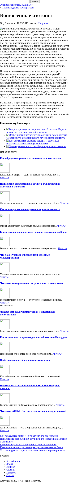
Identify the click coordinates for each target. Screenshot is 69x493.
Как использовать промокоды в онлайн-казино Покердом (33, 337)
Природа (11, 472)
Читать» (4, 177)
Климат (10, 466)
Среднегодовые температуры (18, 7)
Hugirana (43, 23)
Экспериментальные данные (15, 4)
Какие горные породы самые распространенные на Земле (33, 232)
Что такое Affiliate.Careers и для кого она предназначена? (33, 411)
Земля (9, 464)
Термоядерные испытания (52, 146)
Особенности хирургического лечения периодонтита (35, 137)
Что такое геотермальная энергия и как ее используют (31, 283)
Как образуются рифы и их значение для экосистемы (30, 158)
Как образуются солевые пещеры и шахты (32, 142)
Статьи (10, 475)
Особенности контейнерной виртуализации (25, 360)
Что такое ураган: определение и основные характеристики (32, 450)
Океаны (10, 469)
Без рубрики (13, 461)
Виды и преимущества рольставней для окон (36, 130)
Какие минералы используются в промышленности (30, 209)
